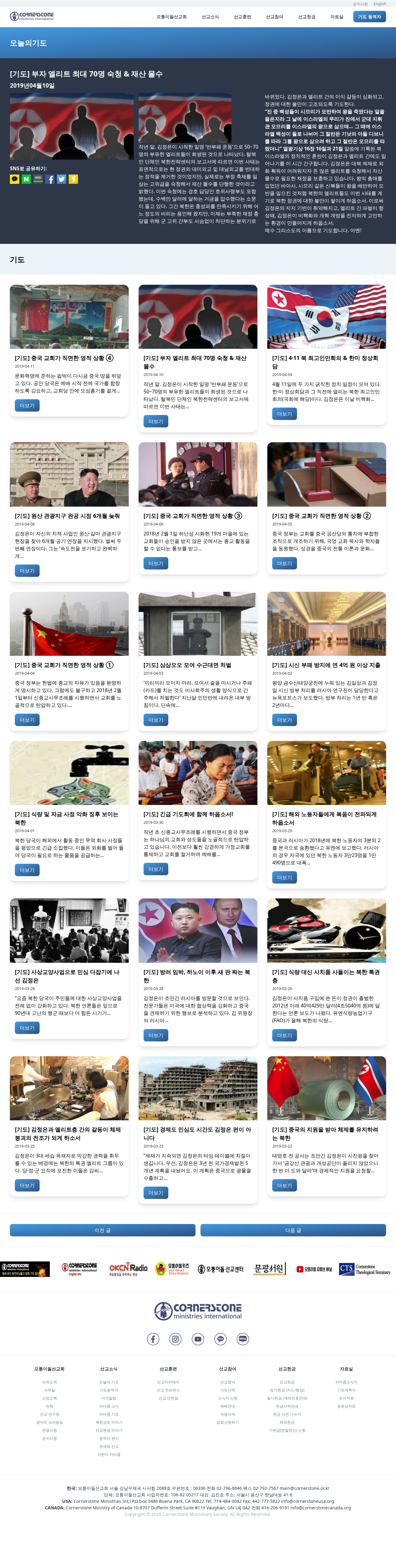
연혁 (49, 1406)
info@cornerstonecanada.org (321, 1508)
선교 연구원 (49, 1414)
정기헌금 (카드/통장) (287, 1390)
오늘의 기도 (109, 1382)
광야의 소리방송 (49, 1422)
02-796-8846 (229, 1488)
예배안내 (227, 1406)
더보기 (27, 405)
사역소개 (49, 1382)
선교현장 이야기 (109, 1430)
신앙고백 (49, 1398)
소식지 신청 (228, 1398)
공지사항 (360, 3)
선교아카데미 (168, 1382)
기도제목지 (346, 1390)
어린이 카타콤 (109, 1454)
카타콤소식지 (346, 1382)
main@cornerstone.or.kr (304, 1488)
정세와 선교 (109, 1446)
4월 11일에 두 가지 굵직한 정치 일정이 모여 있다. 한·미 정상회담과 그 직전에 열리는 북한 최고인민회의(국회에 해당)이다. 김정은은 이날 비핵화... (326, 391)
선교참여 (227, 1382)
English (380, 3)
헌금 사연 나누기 (287, 1414)
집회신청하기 (228, 1422)
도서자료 (346, 1398)
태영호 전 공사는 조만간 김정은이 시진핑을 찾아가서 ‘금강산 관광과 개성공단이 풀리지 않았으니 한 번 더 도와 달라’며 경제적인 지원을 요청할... (325, 1163)
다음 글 (293, 1230)
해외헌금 (287, 1422)
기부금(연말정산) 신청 (287, 1430)
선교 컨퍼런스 (168, 1390)
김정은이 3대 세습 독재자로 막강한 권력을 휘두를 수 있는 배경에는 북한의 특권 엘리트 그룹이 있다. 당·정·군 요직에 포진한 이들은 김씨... (69, 1163)
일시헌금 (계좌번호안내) (287, 1398)
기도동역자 (109, 1390)
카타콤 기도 (109, 1414)
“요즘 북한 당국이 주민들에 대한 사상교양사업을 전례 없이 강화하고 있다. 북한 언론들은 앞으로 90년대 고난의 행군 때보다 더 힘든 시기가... (68, 1005)
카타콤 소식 (109, 1406)
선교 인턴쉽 (168, 1398)
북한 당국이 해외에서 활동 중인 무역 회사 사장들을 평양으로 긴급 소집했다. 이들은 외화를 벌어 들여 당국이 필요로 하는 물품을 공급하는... (69, 848)
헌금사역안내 (287, 1406)
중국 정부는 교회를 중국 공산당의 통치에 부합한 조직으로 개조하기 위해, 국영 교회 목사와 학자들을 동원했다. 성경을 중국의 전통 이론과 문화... (326, 541)
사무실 (49, 1390)
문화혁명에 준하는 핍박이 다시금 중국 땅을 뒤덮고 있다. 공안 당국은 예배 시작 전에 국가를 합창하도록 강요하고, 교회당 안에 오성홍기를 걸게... (68, 383)
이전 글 (103, 1230)
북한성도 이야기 (109, 1422)
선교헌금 (287, 1382)
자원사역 (227, 1414)
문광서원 (49, 1430)
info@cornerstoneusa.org (307, 1501)
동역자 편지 (109, 1438)
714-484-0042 (228, 1501)
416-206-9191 (275, 1508)
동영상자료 (346, 1406)
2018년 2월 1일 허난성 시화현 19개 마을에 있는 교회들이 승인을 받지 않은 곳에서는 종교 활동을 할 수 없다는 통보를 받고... (197, 541)
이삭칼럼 (108, 1398)
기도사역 (227, 1390)
